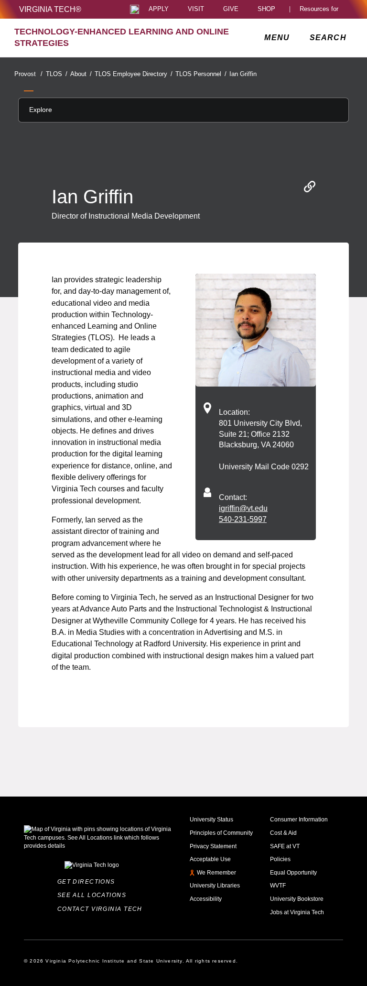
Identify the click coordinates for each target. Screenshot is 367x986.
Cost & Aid (283, 833)
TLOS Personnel (200, 74)
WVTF (278, 885)
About (80, 74)
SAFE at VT (285, 846)
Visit (196, 9)
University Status (211, 819)
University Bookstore (297, 899)
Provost (28, 74)
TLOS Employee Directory (133, 74)
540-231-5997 (243, 519)
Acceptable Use (210, 859)
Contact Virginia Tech (102, 909)
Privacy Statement (213, 846)
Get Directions (88, 882)
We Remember (216, 872)
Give (230, 9)
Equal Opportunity (293, 872)
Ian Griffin (243, 74)
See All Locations (93, 895)
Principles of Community (221, 833)
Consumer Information (299, 819)
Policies (280, 859)
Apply (159, 9)
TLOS (56, 74)
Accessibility (206, 899)
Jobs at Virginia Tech (297, 912)
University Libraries (215, 885)
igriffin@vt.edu (243, 508)
